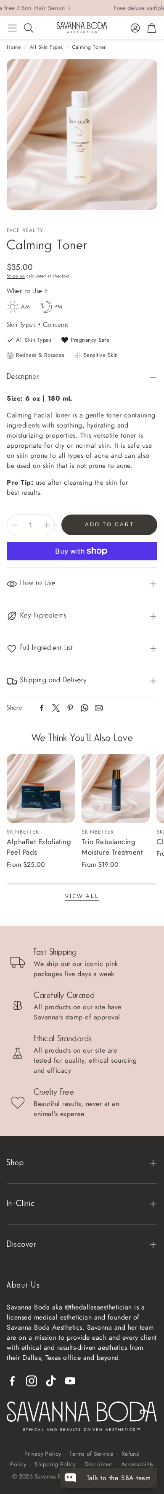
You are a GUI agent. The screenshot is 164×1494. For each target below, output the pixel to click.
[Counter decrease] (14, 525)
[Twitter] (56, 708)
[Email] (99, 708)
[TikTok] (50, 1380)
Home (14, 47)
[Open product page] (41, 788)
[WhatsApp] (84, 708)
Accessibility (137, 1464)
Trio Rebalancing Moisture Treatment (112, 847)
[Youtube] (70, 1380)
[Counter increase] (46, 525)
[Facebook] (41, 708)
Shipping (16, 276)
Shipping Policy (55, 1464)
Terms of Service (91, 1453)
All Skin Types (46, 47)
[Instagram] (31, 1380)
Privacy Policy (42, 1453)
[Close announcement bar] (155, 6)
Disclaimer (99, 1464)
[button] (12, 28)
